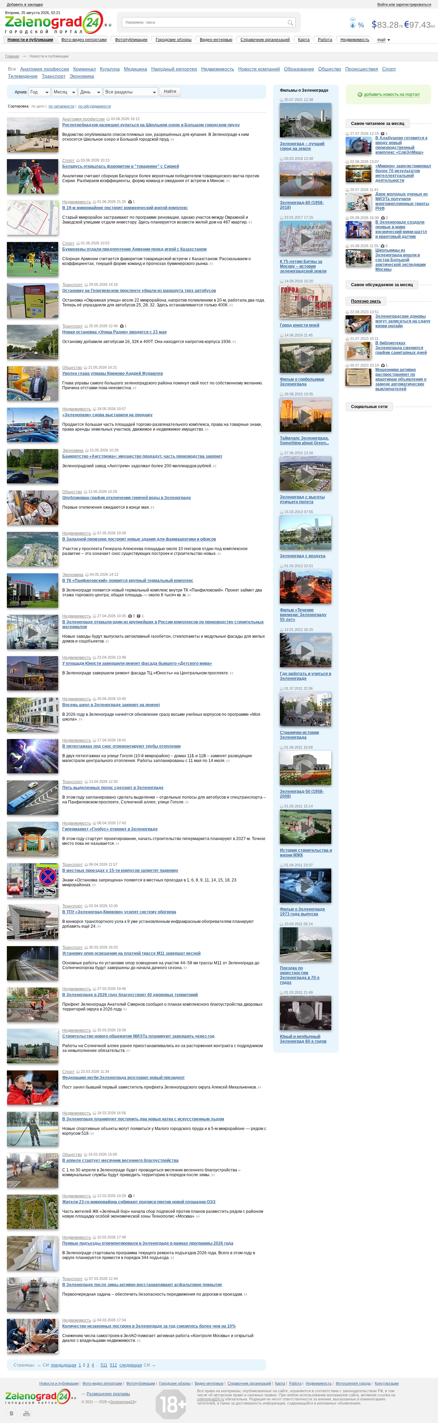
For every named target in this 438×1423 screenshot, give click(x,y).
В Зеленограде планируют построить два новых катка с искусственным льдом (143, 1119)
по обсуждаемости (94, 106)
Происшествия (361, 69)
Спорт (389, 69)
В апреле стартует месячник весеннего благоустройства (120, 1160)
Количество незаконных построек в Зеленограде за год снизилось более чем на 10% (149, 1326)
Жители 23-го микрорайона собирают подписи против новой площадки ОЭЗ (139, 1201)
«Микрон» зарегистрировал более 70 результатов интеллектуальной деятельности (403, 173)
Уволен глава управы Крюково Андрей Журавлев (112, 373)
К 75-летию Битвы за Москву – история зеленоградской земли (303, 266)
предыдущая (63, 1365)
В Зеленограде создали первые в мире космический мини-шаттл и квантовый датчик (401, 229)
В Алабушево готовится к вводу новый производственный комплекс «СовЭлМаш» (401, 145)
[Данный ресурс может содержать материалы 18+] (170, 1404)
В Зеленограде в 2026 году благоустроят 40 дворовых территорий (130, 994)
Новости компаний (259, 69)
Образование (299, 69)
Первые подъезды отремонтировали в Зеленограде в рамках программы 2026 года (147, 1243)
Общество (329, 69)
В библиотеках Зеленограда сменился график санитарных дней (401, 348)
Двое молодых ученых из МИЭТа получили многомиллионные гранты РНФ (402, 201)
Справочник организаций (265, 39)
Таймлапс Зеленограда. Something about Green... (304, 440)
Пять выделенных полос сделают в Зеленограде (113, 787)
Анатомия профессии (44, 69)
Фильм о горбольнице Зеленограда (302, 381)
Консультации (387, 1383)
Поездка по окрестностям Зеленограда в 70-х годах (300, 975)
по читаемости (61, 106)
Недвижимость (354, 39)
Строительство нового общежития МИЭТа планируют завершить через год (138, 1036)
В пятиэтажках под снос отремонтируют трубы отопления (121, 746)
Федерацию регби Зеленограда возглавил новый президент (123, 1077)
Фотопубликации (131, 39)
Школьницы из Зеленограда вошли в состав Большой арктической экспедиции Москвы (400, 260)
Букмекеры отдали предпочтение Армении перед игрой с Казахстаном (134, 249)
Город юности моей (299, 325)
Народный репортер (174, 69)
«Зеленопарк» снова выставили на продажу (107, 414)
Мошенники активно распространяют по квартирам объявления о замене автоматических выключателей (400, 379)
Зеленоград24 (122, 1402)
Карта (304, 39)
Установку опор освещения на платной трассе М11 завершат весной (131, 953)
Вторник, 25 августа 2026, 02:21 (32, 13)
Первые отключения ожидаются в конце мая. (106, 507)
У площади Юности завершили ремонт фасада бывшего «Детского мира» (137, 663)
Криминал (84, 69)
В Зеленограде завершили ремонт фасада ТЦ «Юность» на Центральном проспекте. (145, 673)
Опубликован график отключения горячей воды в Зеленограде (126, 497)
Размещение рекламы (108, 1394)
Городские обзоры (174, 39)
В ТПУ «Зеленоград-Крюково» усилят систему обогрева (119, 912)
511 (104, 1365)
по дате (37, 106)
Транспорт (53, 76)
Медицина (135, 69)
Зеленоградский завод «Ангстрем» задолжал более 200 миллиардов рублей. (137, 465)
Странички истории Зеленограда (299, 735)
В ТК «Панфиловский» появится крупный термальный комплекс (127, 580)
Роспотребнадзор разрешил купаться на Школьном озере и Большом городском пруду (151, 125)
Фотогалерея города (353, 1383)
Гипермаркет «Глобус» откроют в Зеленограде (110, 829)
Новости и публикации (30, 39)
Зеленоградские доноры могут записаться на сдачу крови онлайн (402, 321)
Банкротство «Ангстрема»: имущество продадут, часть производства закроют (142, 456)
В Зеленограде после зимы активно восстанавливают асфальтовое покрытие (142, 1284)
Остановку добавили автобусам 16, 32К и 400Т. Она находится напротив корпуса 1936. (147, 341)
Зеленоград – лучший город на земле (302, 146)
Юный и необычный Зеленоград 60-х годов (303, 1039)
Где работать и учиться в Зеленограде (305, 676)
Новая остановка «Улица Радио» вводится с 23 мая (114, 332)
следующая (130, 1365)
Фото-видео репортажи (84, 39)
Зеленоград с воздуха (302, 556)
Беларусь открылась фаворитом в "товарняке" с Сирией (120, 166)
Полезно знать (366, 301)
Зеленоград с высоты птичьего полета (302, 499)
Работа (325, 39)
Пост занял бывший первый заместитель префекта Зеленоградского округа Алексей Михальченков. (159, 1087)
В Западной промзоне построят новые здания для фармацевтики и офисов (139, 539)
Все (12, 69)
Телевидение (23, 76)
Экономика (81, 76)
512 (113, 1365)
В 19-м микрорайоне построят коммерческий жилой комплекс (125, 207)
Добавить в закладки (25, 4)
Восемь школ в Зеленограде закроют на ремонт (111, 704)
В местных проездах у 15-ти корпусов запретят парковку (120, 870)
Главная (12, 56)
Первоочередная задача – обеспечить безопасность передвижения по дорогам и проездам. (152, 1294)
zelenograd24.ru (210, 1399)
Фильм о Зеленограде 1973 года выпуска (302, 911)
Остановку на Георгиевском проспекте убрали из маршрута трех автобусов (139, 290)
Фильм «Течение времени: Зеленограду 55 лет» (303, 615)
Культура (110, 69)
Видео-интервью (216, 39)
